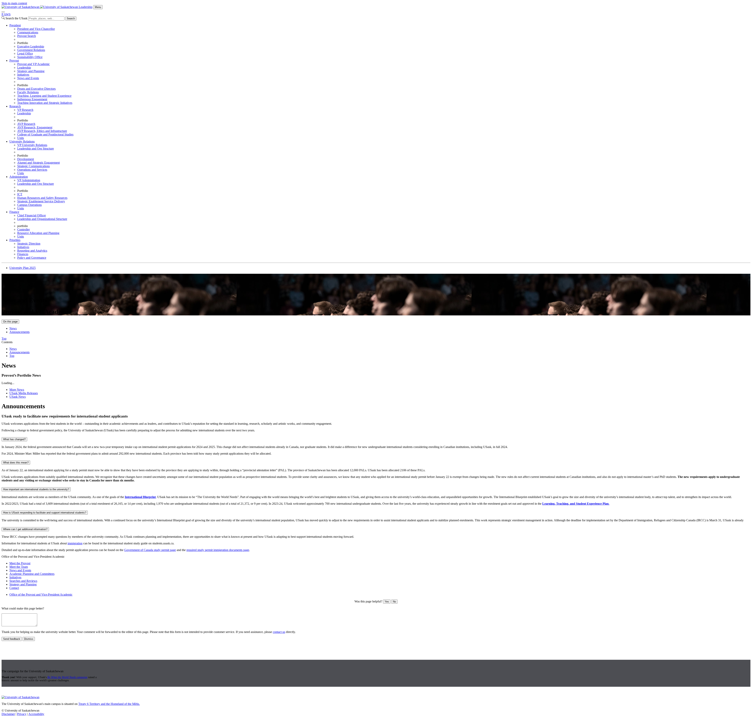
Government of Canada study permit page (150, 550)
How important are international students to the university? (36, 489)
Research (15, 106)
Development (25, 159)
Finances (22, 254)
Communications (27, 32)
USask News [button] (17, 396)
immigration (75, 543)
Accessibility (36, 714)
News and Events (28, 78)
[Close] (3, 12)
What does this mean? (16, 462)
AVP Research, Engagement (34, 127)
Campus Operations (29, 204)
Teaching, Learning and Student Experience (44, 95)
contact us (279, 632)
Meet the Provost (19, 563)
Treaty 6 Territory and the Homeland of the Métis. (109, 704)
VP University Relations (32, 145)
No (394, 601)
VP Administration (28, 180)
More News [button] (16, 389)
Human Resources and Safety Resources (42, 197)
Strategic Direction (28, 243)
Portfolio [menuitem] (22, 43)
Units (20, 138)
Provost (14, 60)
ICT (19, 194)
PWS (6, 14)
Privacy (21, 714)
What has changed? (14, 439)
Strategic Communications (33, 166)
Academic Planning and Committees (31, 573)
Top (11, 355)
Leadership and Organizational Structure (42, 219)
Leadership (85, 7)
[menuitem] (379, 41)
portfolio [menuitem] (22, 226)
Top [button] (4, 338)
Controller (23, 229)
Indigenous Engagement (32, 99)
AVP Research (26, 124)
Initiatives (23, 74)
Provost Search (26, 36)
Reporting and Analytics (32, 250)
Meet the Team (18, 566)
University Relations (22, 141)
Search (71, 18)
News (13, 328)
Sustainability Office (29, 57)
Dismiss (28, 638)
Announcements (19, 332)
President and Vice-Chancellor (36, 29)
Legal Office (25, 53)
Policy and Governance (31, 257)
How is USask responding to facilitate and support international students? (44, 512)
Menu (98, 7)
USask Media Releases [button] (23, 393)
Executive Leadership (30, 46)
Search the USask (16, 18)
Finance (14, 212)
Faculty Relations (28, 92)
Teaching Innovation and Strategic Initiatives (44, 102)
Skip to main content (14, 3)
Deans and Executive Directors (36, 88)
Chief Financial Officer (31, 215)
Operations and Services (32, 169)
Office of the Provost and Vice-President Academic (40, 594)
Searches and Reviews (23, 581)
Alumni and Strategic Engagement (38, 162)
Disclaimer (8, 714)
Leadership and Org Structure (35, 148)
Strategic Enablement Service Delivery (41, 201)
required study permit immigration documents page (217, 550)
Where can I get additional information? (25, 529)
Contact (14, 588)
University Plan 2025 (22, 267)
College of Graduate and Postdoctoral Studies (45, 134)
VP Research (25, 109)
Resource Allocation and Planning (38, 233)
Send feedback (11, 638)
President (15, 25)
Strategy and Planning (30, 71)
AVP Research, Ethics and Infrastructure (42, 131)
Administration (18, 176)
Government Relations (31, 50)
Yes (387, 601)
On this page (10, 321)
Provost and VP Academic (33, 64)
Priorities (14, 240)
